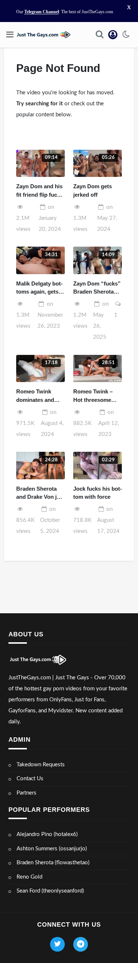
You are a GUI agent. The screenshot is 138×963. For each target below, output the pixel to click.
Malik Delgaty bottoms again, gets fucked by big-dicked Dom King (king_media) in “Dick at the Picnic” (39, 288)
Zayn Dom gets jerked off (92, 190)
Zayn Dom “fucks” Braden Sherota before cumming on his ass (97, 288)
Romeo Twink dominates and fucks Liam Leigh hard (38, 396)
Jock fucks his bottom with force (97, 493)
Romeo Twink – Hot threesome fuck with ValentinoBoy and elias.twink (95, 396)
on (50, 218)
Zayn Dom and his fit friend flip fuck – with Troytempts (40, 191)
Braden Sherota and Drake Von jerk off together (40, 493)
